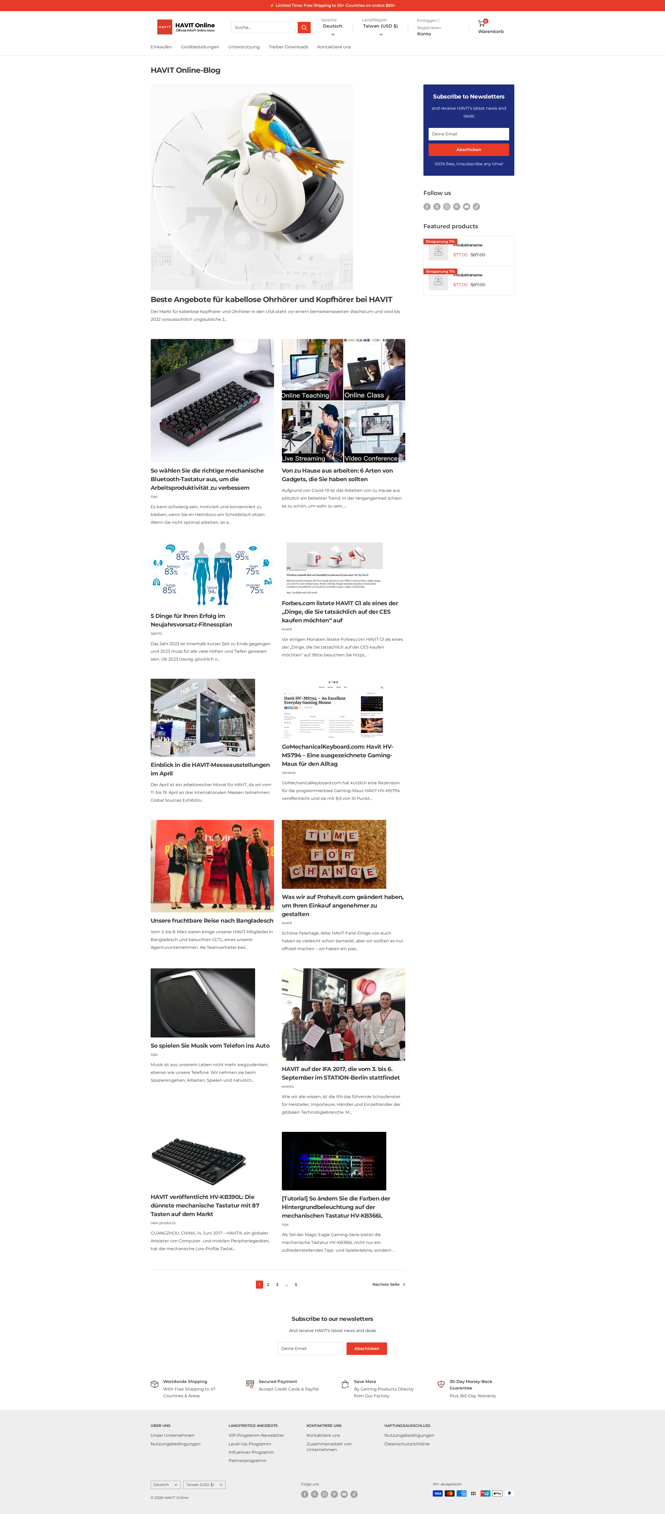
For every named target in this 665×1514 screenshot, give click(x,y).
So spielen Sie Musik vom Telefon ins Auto (210, 1045)
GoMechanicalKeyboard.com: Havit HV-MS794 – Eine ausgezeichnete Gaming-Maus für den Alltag (337, 755)
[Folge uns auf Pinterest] (456, 206)
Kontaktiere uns (334, 46)
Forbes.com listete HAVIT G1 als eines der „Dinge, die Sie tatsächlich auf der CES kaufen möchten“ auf (340, 612)
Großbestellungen (200, 46)
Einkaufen (161, 46)
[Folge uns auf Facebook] (427, 206)
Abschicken (468, 149)
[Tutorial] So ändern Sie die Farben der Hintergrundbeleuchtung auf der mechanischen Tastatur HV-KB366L (336, 1207)
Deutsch (161, 1485)
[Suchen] (304, 27)
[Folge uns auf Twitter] (437, 206)
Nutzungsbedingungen (176, 1443)
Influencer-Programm (251, 1452)
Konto (424, 33)
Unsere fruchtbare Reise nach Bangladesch (212, 920)
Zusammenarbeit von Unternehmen (329, 1446)
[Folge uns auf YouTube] (466, 206)
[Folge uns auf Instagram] (446, 206)
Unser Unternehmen (173, 1435)
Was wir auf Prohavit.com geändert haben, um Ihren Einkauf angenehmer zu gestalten (343, 905)
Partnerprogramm (248, 1460)
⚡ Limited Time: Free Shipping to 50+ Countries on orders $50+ (332, 5)
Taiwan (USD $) (200, 1485)
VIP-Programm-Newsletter (256, 1435)
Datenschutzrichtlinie (407, 1443)
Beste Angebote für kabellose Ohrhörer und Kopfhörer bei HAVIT (271, 299)
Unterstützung (244, 46)
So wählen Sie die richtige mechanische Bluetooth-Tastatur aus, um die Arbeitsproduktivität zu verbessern (207, 479)
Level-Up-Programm (250, 1443)
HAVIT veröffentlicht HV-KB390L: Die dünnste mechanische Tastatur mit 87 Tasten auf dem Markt (205, 1205)
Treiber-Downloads (288, 46)
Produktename (467, 245)
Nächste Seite (386, 1284)
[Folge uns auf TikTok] (476, 206)
